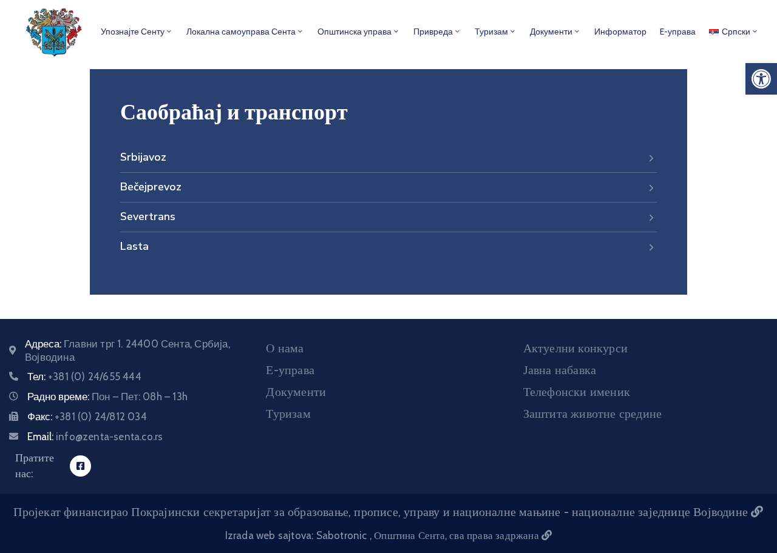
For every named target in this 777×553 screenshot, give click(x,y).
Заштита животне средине (592, 413)
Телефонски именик (576, 391)
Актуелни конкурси (575, 348)
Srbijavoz (143, 157)
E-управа (678, 31)
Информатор (620, 31)
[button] (761, 79)
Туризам (491, 31)
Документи (551, 31)
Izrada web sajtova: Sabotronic (297, 535)
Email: (95, 437)
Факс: (87, 417)
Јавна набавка (560, 370)
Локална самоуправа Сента (241, 31)
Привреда (433, 31)
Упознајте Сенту (133, 31)
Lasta (134, 246)
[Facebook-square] (80, 466)
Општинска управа (354, 31)
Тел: (84, 376)
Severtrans (147, 216)
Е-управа (290, 370)
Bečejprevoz (151, 186)
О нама (285, 348)
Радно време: (107, 396)
